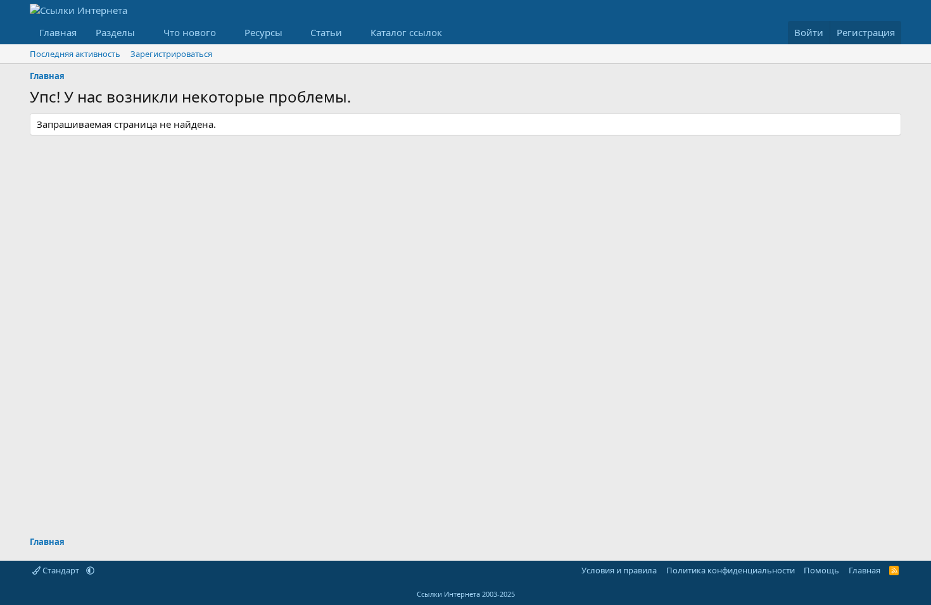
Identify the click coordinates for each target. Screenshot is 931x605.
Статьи (326, 32)
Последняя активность (75, 53)
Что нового (189, 32)
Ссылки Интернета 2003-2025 (466, 594)
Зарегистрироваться (171, 53)
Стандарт (61, 570)
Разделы (115, 32)
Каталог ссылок (406, 32)
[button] (145, 32)
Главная (58, 32)
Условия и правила (619, 570)
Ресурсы (263, 32)
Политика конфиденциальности (730, 570)
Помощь (821, 570)
